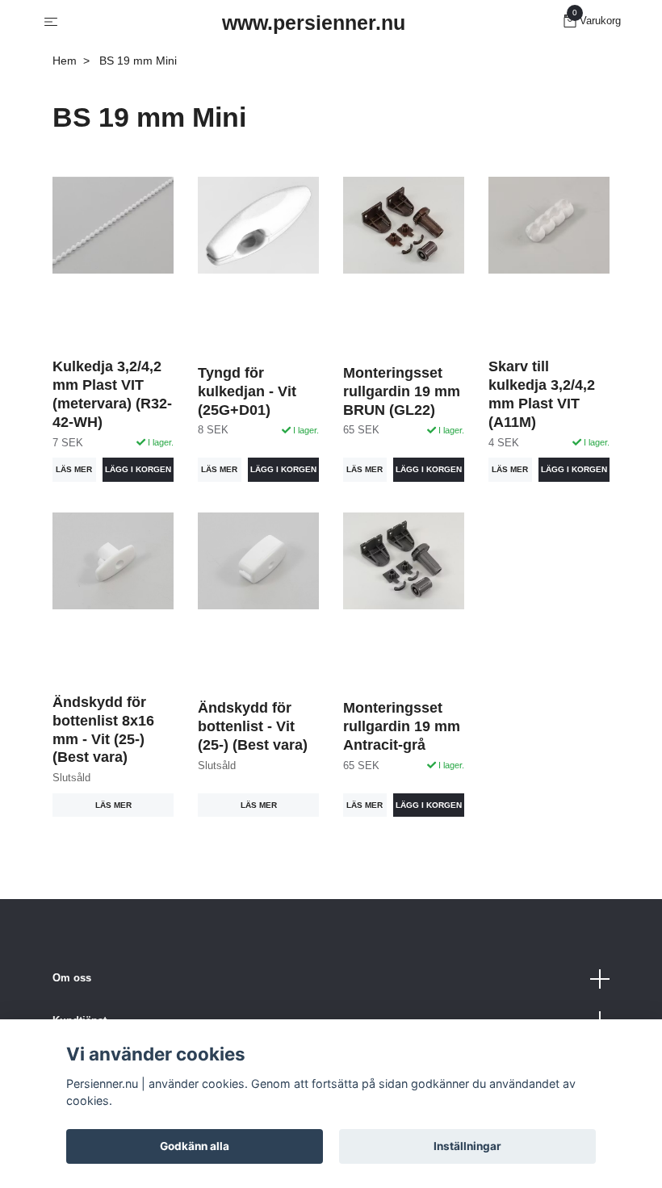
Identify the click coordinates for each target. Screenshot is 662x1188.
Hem (64, 60)
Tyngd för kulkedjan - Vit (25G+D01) (247, 391)
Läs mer (74, 469)
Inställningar (467, 1146)
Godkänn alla (194, 1146)
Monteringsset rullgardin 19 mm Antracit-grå (401, 726)
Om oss (71, 978)
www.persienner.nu (313, 22)
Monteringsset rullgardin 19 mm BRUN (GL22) (401, 391)
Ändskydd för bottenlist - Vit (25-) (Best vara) (253, 726)
